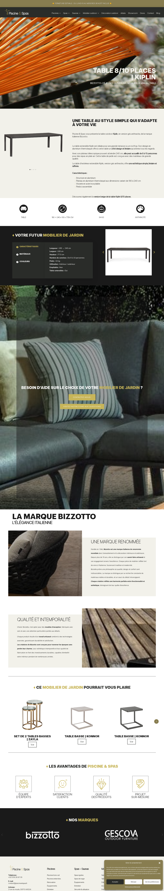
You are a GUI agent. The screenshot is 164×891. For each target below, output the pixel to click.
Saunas (75, 13)
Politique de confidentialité (132, 887)
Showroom (133, 13)
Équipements (52, 886)
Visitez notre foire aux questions (82, 406)
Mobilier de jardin (137, 83)
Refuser (133, 882)
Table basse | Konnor (82, 736)
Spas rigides (78, 875)
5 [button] (156, 721)
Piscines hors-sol (53, 875)
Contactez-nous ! (82, 397)
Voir (32, 744)
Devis (142, 13)
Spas (65, 13)
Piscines (55, 13)
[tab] (27, 247)
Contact (150, 13)
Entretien (50, 889)
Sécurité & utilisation (81, 889)
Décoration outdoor (110, 13)
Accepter (115, 882)
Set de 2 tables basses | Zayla (32, 737)
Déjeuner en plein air (114, 83)
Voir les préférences (152, 882)
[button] (159, 863)
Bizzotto (95, 83)
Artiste (123, 13)
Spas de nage (79, 879)
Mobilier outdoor (90, 13)
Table (152, 83)
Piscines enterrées (54, 879)
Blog (158, 13)
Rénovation (51, 882)
